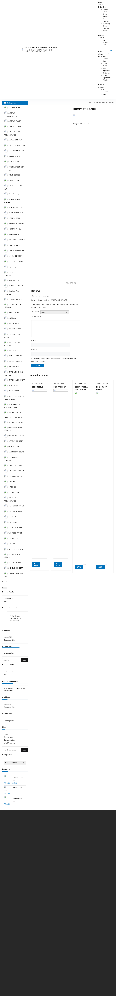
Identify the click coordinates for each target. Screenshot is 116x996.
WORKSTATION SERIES (12, 556)
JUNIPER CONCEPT (16, 329)
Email (34, 349)
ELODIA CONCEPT (15, 256)
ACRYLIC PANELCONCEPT (10, 114)
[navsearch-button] (109, 46)
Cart (104, 45)
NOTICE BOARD (14, 412)
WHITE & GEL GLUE (16, 549)
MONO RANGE (13, 391)
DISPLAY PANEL (14, 229)
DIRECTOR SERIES (15, 213)
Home (100, 2)
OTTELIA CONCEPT (15, 441)
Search (4, 582)
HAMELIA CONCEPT (16, 286)
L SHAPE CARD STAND (12, 336)
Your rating (35, 311)
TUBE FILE (12, 544)
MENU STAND (13, 385)
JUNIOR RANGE (14, 323)
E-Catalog (101, 7)
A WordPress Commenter (13, 688)
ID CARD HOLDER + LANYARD (14, 306)
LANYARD (12, 350)
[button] (100, 49)
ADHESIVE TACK (14, 126)
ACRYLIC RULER (14, 121)
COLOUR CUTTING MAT (13, 187)
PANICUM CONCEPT (16, 452)
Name (34, 340)
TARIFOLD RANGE (15, 533)
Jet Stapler (12, 318)
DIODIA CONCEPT (15, 207)
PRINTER (12, 482)
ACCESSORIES (14, 107)
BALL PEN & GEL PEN (16, 145)
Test (5, 601)
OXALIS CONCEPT (15, 446)
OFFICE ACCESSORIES (13, 417)
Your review (36, 317)
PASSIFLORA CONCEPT (11, 459)
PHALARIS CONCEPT (16, 471)
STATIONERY (13, 522)
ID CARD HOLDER (15, 299)
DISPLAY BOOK (14, 218)
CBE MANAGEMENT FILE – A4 (14, 168)
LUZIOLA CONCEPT (15, 361)
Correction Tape (14, 194)
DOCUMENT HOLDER (16, 240)
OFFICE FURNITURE (16, 422)
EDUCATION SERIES (16, 250)
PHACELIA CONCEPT (16, 465)
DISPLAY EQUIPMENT (16, 223)
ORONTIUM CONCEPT (16, 436)
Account (101, 38)
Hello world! (8, 598)
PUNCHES (12, 487)
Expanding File (13, 267)
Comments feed (10, 740)
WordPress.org (9, 743)
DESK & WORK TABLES (12, 201)
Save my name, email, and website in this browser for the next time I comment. (53, 360)
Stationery (106, 23)
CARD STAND (13, 161)
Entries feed (8, 737)
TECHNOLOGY (13, 538)
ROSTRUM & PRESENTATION (11, 499)
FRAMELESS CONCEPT (11, 273)
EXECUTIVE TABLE (15, 261)
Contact (101, 35)
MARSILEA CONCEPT (16, 380)
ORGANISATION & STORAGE (13, 429)
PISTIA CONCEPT (15, 476)
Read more (36, 564)
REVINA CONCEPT (15, 492)
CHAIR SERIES (14, 175)
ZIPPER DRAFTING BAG (13, 575)
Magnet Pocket (13, 366)
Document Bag (13, 234)
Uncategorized (9, 653)
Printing (105, 31)
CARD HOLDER (14, 156)
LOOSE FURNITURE (16, 356)
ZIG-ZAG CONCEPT (15, 568)
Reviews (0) (71, 283)
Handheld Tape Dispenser (11, 292)
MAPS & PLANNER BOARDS (13, 373)
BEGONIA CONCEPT (16, 151)
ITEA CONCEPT (14, 313)
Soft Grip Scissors (15, 511)
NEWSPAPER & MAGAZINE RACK (12, 406)
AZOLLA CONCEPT (15, 140)
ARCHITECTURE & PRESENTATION (13, 133)
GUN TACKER (13, 280)
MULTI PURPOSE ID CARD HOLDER (14, 398)
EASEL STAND (14, 245)
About (100, 5)
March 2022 (8, 637)
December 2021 (9, 640)
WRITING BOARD (15, 562)
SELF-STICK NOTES (16, 506)
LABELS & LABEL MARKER (13, 344)
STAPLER (12, 517)
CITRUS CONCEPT (15, 180)
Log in (6, 734)
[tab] (71, 283)
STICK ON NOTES (15, 527)
